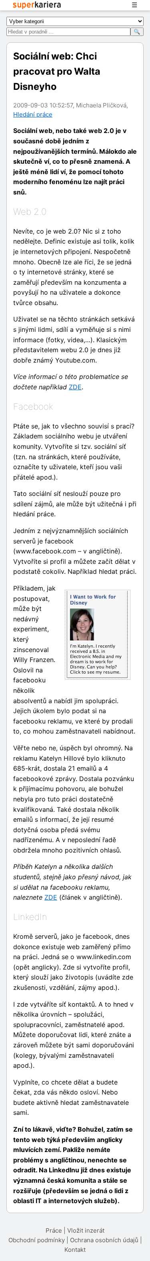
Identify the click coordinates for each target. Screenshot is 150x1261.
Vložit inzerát (85, 1230)
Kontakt (75, 1249)
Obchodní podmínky (36, 1240)
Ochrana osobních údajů (104, 1240)
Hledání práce (32, 114)
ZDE (75, 387)
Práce (54, 1230)
